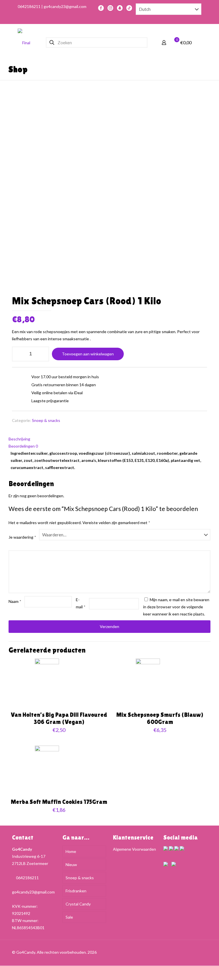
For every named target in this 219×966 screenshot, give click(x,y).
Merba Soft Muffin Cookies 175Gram (59, 801)
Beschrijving (19, 438)
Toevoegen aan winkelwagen (88, 353)
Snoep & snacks (46, 420)
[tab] (109, 438)
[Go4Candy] (24, 42)
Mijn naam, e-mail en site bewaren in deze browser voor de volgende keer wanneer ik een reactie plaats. (176, 606)
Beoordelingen (23, 446)
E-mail (81, 603)
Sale (69, 917)
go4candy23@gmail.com (33, 891)
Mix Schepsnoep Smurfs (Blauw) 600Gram (159, 718)
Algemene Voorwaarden (134, 849)
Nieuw (71, 864)
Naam (15, 601)
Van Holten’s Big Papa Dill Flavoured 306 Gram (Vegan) (59, 718)
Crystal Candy (78, 903)
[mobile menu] (199, 42)
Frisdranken (76, 890)
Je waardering (22, 537)
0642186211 (27, 877)
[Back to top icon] (196, 952)
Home (71, 851)
